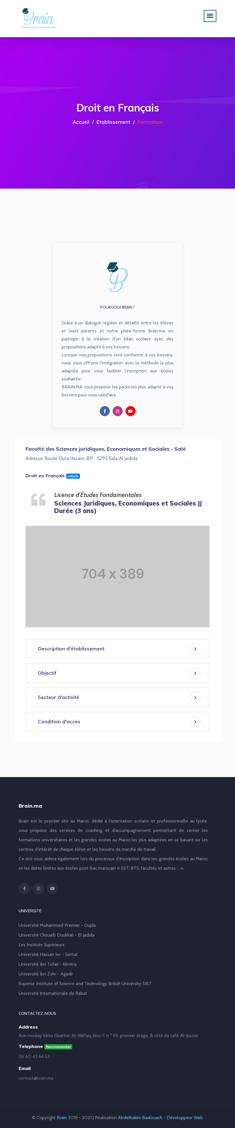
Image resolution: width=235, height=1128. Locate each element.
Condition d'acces (59, 721)
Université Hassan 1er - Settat (48, 954)
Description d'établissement (71, 649)
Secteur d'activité (58, 697)
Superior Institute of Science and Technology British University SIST (85, 983)
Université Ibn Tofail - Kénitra (48, 964)
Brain (62, 1117)
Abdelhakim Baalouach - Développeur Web (160, 1117)
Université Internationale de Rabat (53, 993)
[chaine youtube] (131, 411)
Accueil (81, 122)
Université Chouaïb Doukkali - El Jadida (57, 935)
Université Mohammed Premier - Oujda (57, 925)
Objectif (47, 673)
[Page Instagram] (118, 411)
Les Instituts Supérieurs (41, 944)
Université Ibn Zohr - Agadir (46, 974)
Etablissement (113, 122)
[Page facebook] (105, 411)
